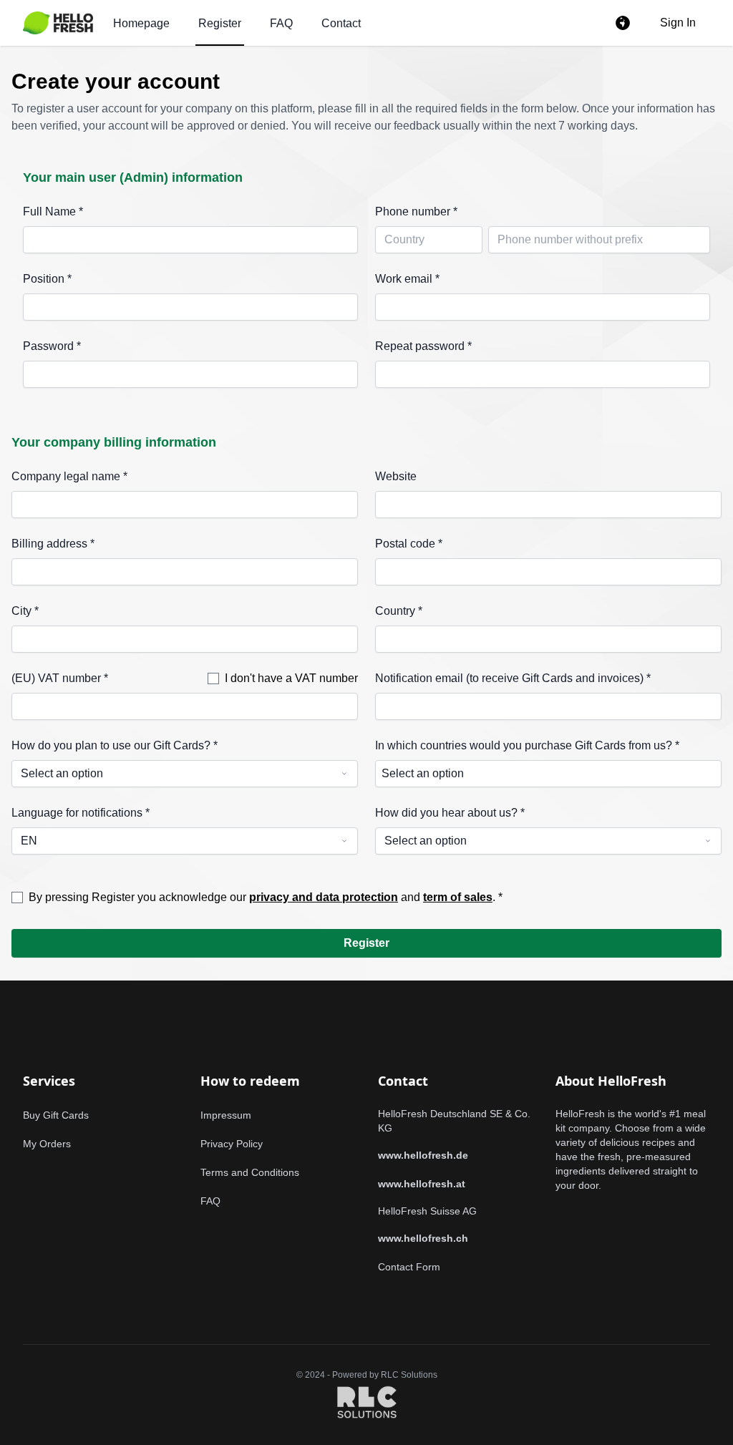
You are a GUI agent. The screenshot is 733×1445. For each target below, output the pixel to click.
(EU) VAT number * (59, 678)
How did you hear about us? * (450, 813)
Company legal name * (69, 476)
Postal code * (408, 543)
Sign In (678, 22)
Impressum (225, 1115)
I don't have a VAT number (291, 678)
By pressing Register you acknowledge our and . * (266, 897)
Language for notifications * (80, 813)
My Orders (47, 1143)
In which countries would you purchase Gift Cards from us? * (527, 745)
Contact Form (409, 1267)
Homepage (141, 23)
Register (219, 23)
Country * (398, 611)
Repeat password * (423, 346)
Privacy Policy (231, 1143)
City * (25, 611)
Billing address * (52, 543)
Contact (341, 23)
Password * (52, 346)
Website (396, 476)
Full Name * (53, 211)
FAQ (281, 23)
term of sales (457, 897)
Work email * (407, 279)
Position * (47, 279)
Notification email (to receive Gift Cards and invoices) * (513, 678)
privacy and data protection (323, 897)
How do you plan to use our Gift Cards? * (114, 745)
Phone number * (416, 211)
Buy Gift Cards (56, 1115)
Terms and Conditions (249, 1172)
